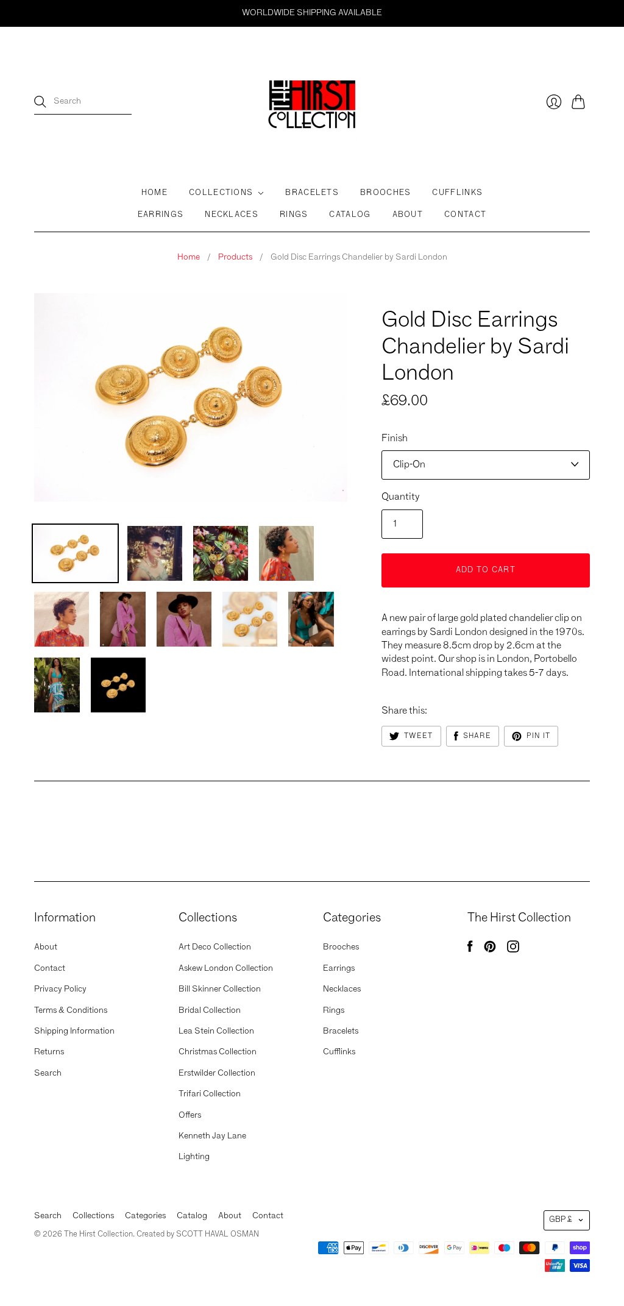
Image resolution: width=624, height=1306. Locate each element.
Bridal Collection (210, 1010)
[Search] (40, 102)
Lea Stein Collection (216, 1031)
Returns (49, 1052)
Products (235, 257)
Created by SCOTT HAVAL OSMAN (197, 1234)
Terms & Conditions (70, 1010)
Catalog (349, 215)
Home (154, 193)
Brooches (385, 193)
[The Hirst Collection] (312, 101)
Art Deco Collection (215, 947)
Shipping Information (74, 1031)
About (408, 215)
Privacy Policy (60, 989)
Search (48, 1073)
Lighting (194, 1156)
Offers (190, 1115)
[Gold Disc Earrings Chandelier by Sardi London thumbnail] (220, 553)
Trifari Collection (210, 1094)
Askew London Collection (226, 968)
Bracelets (312, 193)
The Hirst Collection (430, 298)
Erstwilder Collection (217, 1073)
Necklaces (231, 215)
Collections (221, 193)
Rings (294, 215)
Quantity (400, 497)
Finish (394, 439)
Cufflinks (457, 193)
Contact (465, 215)
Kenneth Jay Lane (212, 1136)
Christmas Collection (218, 1052)
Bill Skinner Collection (220, 989)
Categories (145, 1216)
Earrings (160, 215)
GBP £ (560, 1220)
